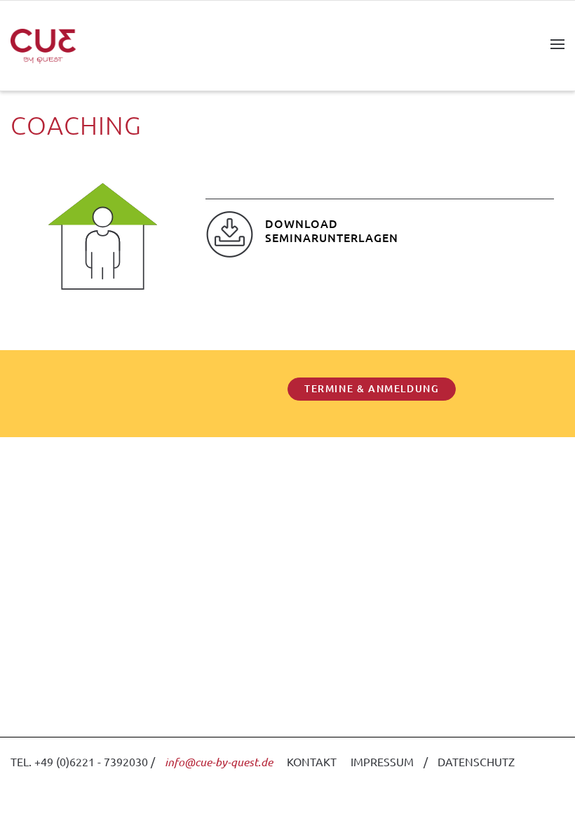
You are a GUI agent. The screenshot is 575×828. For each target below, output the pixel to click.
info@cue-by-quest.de (219, 761)
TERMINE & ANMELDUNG (371, 388)
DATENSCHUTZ (476, 761)
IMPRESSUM (382, 761)
